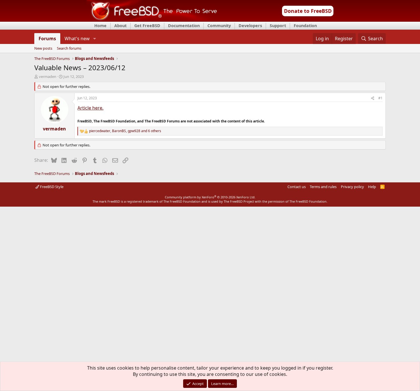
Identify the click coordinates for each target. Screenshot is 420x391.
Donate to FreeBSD (308, 10)
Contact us (296, 186)
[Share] (372, 98)
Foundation (305, 25)
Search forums (69, 48)
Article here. (90, 108)
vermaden (47, 76)
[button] (94, 38)
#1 (380, 98)
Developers (250, 25)
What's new (77, 38)
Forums (47, 38)
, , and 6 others (125, 131)
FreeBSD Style (51, 186)
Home (100, 25)
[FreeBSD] (152, 20)
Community (219, 25)
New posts (43, 48)
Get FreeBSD (147, 25)
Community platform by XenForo (210, 197)
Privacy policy (352, 186)
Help (372, 186)
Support (278, 25)
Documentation (184, 25)
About (120, 25)
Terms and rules (323, 186)
